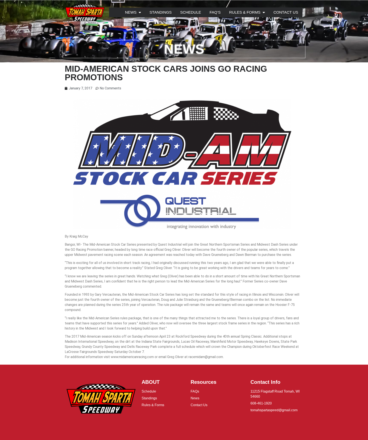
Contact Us (285, 12)
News (131, 12)
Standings (161, 12)
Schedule (190, 12)
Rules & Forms (244, 12)
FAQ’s (215, 12)
